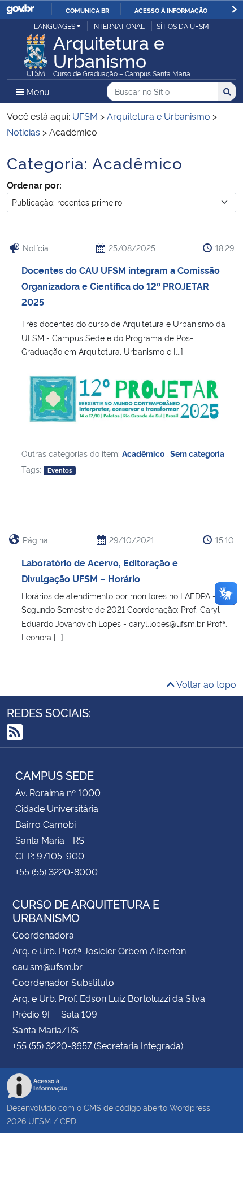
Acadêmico (144, 453)
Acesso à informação (170, 10)
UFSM (39, 1120)
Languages (54, 25)
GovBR (20, 9)
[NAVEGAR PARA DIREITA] (234, 9)
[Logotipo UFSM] (35, 52)
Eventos (59, 470)
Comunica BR (87, 10)
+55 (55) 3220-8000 (56, 871)
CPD (68, 1120)
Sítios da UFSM (183, 25)
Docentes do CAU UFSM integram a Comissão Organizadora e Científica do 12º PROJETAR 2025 (120, 286)
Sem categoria (197, 453)
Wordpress (190, 1107)
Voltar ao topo (205, 684)
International (118, 25)
